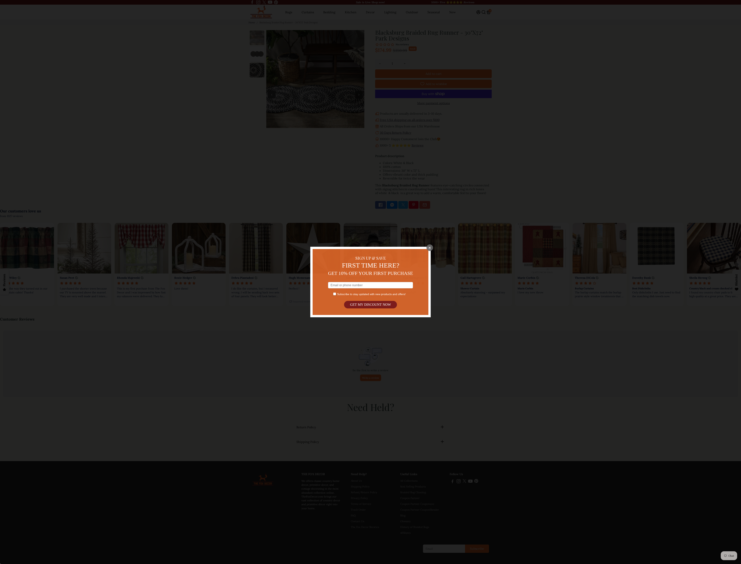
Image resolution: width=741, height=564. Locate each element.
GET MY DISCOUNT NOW (370, 304)
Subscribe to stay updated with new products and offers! (371, 294)
